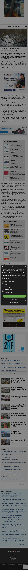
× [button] (25, 266)
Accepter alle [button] (14, 296)
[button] (14, 303)
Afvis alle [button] (14, 299)
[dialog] (14, 285)
